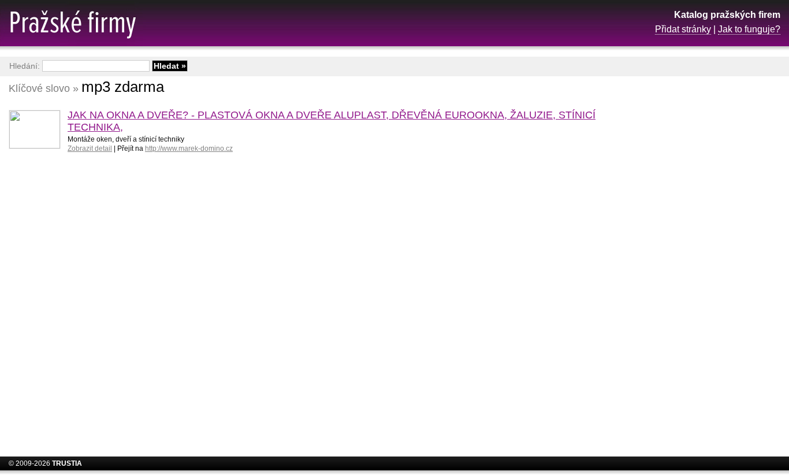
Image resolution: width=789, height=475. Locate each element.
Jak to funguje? (749, 29)
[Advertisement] (688, 263)
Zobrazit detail (90, 148)
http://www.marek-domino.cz (189, 148)
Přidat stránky (683, 29)
